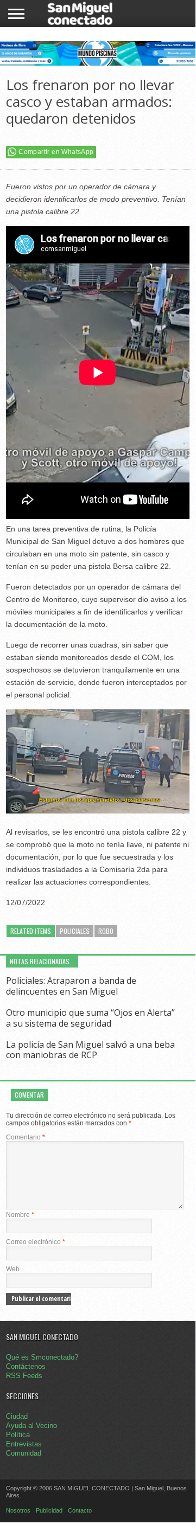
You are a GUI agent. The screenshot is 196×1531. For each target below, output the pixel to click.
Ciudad (17, 1416)
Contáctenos (26, 1366)
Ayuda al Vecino (31, 1425)
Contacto (80, 1510)
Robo (105, 931)
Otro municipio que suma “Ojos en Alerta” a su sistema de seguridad (90, 1018)
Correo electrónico (35, 1242)
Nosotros (18, 1510)
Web (13, 1269)
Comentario (25, 1137)
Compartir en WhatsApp (55, 152)
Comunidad (23, 1453)
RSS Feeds (24, 1376)
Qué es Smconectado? (42, 1357)
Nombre (20, 1215)
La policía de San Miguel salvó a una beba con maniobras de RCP (90, 1050)
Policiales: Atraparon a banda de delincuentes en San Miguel (71, 986)
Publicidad (49, 1510)
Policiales (75, 931)
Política (18, 1435)
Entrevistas (24, 1444)
